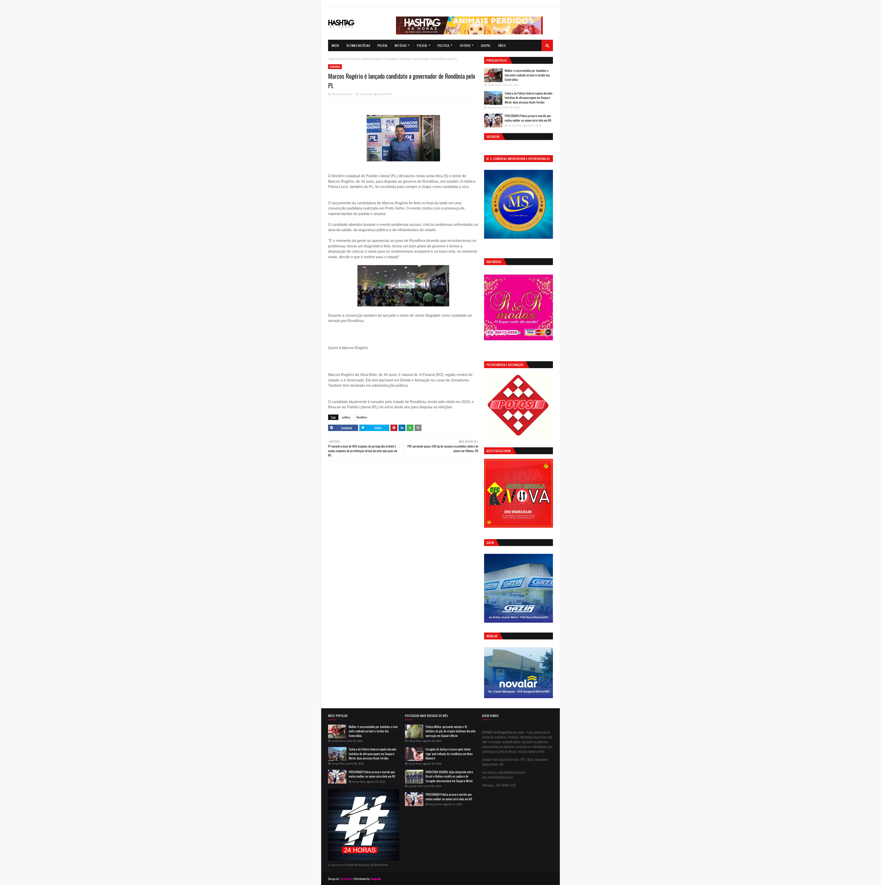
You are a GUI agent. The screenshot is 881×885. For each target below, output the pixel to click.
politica (346, 417)
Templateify (346, 879)
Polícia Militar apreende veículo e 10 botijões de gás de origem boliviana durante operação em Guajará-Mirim (451, 731)
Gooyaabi (375, 879)
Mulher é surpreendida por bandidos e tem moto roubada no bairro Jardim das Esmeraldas (527, 75)
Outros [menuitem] (465, 45)
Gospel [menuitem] (486, 45)
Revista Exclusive (342, 94)
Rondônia (354, 59)
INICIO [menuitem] (335, 45)
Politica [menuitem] (443, 45)
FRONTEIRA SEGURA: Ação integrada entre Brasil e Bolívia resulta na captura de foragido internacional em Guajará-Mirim (449, 776)
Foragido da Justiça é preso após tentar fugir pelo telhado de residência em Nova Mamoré (449, 753)
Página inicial (336, 59)
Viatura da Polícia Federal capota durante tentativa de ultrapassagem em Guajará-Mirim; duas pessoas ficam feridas (528, 97)
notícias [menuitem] (401, 45)
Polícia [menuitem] (382, 45)
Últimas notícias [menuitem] (358, 45)
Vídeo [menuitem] (502, 45)
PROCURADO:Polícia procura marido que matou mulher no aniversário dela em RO (528, 118)
